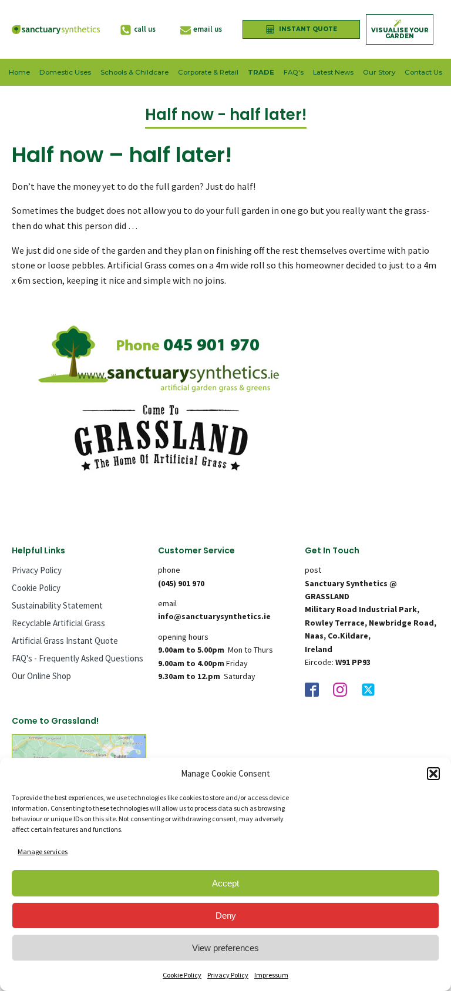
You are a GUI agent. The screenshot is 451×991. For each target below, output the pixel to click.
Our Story (379, 72)
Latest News (333, 72)
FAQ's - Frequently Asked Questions (77, 658)
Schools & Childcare (134, 72)
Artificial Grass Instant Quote (65, 640)
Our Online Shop (41, 675)
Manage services (43, 851)
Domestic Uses (65, 72)
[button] (433, 774)
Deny (226, 916)
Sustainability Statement (57, 605)
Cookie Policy (182, 974)
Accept (225, 883)
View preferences (225, 948)
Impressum (271, 974)
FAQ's (294, 72)
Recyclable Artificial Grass (58, 623)
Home (19, 72)
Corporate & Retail (208, 72)
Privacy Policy (227, 974)
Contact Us (423, 72)
